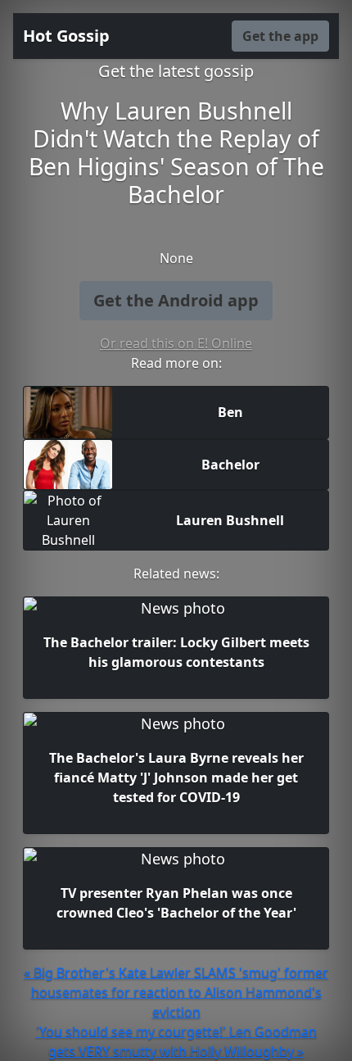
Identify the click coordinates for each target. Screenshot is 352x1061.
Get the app (280, 36)
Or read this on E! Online (176, 343)
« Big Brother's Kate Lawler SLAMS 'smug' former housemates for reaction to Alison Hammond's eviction (176, 992)
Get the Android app (176, 300)
